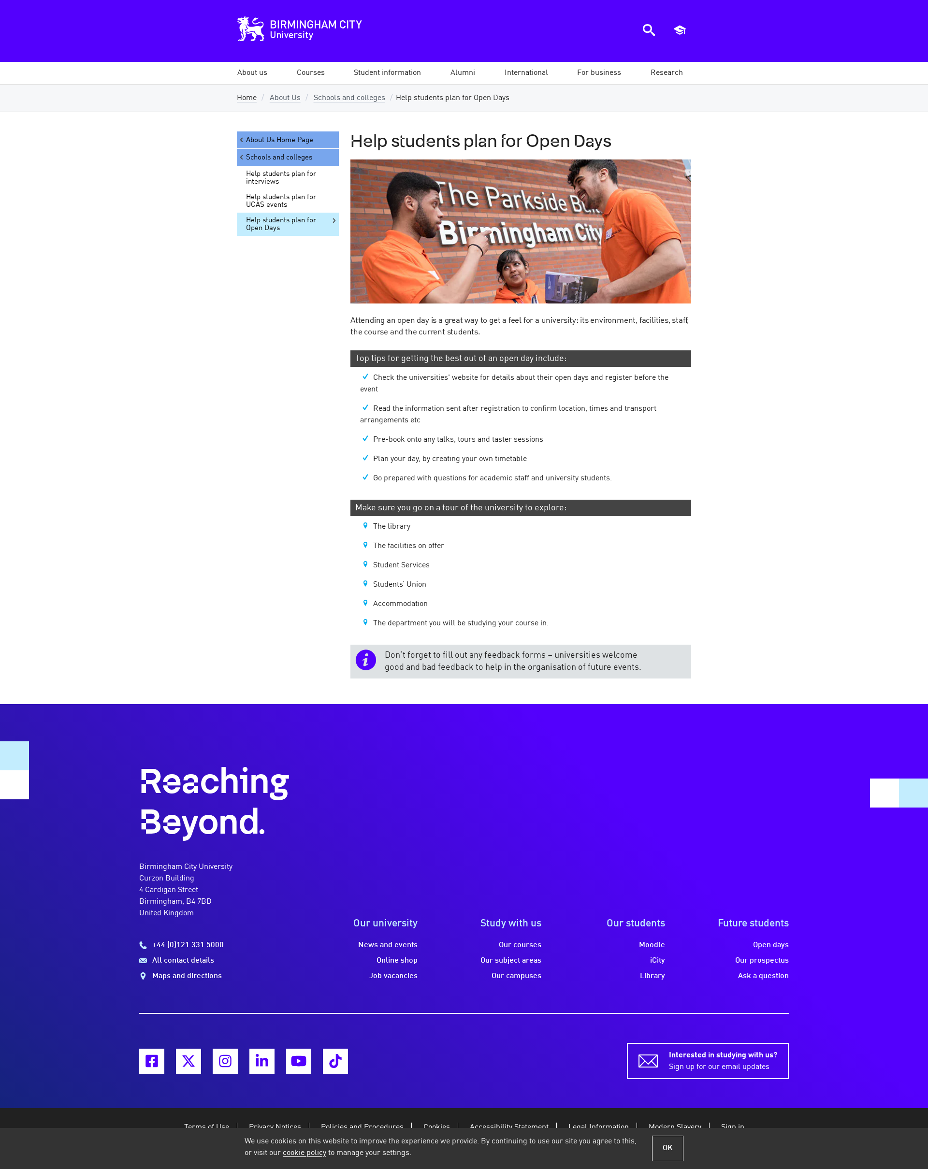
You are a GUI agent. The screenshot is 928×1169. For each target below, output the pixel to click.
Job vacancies (393, 976)
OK (668, 1148)
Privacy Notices (275, 1127)
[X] (188, 1061)
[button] (252, 73)
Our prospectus (762, 961)
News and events (388, 945)
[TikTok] (335, 1061)
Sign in (732, 1127)
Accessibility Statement (509, 1127)
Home (247, 98)
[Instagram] (225, 1061)
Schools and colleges (349, 98)
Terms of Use (206, 1127)
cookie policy (304, 1153)
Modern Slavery (675, 1127)
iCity (657, 961)
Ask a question (763, 976)
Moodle (652, 945)
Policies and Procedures (362, 1127)
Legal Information (598, 1127)
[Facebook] (151, 1061)
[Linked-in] (262, 1061)
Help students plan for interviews (281, 178)
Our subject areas (510, 961)
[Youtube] (298, 1061)
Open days (771, 945)
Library (652, 976)
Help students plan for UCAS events (281, 201)
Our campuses (516, 976)
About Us (285, 98)
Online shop (397, 961)
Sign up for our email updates (723, 1061)
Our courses (520, 945)
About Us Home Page (279, 140)
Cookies (436, 1127)
